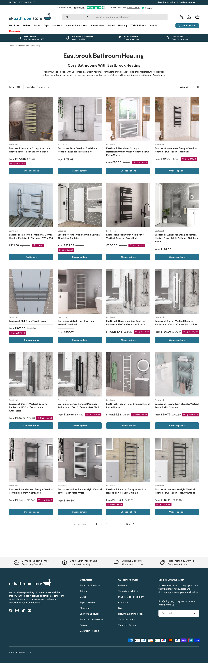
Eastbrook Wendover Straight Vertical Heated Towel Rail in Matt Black (176, 150)
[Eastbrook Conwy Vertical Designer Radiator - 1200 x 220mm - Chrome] (128, 291)
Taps (46, 25)
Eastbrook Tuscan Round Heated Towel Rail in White (128, 405)
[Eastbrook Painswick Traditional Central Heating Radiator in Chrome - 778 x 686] (31, 205)
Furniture (14, 25)
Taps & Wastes (87, 602)
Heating (122, 25)
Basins (111, 25)
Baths (37, 25)
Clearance (15, 30)
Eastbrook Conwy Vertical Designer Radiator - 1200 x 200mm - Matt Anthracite (29, 407)
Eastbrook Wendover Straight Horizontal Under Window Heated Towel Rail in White (128, 152)
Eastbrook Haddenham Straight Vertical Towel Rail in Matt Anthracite (31, 491)
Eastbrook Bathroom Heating (28, 46)
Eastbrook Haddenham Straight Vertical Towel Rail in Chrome (177, 405)
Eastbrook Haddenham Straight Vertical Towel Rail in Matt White (80, 491)
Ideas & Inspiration (166, 2)
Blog (120, 608)
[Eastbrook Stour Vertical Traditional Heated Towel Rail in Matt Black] (80, 119)
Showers (57, 25)
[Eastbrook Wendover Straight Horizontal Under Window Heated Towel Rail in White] (128, 119)
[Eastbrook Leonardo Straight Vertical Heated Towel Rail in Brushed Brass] (31, 119)
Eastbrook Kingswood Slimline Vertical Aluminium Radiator (79, 236)
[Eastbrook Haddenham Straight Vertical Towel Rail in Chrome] (177, 374)
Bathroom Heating (89, 630)
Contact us (124, 602)
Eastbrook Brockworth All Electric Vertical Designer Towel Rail (125, 236)
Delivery (122, 585)
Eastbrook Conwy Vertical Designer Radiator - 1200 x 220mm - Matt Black (79, 405)
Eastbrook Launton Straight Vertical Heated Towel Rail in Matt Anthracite (175, 491)
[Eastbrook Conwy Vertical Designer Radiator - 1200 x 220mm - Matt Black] (80, 374)
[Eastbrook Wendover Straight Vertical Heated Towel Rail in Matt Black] (177, 119)
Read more (159, 75)
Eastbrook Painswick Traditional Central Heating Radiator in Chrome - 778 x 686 (31, 236)
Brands (153, 25)
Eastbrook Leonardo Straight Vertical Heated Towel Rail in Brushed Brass (29, 150)
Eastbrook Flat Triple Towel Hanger (28, 321)
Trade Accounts (187, 2)
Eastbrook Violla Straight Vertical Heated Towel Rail (76, 323)
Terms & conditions (128, 591)
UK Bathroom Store (23, 652)
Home (11, 46)
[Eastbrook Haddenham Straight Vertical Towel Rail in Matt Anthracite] (31, 460)
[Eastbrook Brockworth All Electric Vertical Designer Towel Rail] (128, 205)
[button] (197, 17)
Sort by (31, 86)
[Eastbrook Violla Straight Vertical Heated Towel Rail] (80, 291)
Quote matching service (82, 39)
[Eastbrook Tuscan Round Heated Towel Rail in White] (128, 374)
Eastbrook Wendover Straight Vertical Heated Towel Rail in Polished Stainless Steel (176, 238)
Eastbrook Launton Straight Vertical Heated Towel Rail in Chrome (126, 491)
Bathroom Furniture (90, 585)
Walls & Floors (138, 25)
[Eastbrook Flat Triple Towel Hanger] (31, 291)
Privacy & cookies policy (131, 596)
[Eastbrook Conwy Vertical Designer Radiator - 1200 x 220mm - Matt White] (177, 291)
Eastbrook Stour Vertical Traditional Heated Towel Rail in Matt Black (77, 150)
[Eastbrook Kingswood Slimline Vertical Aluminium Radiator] (80, 205)
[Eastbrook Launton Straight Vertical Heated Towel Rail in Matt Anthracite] (177, 460)
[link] (79, 524)
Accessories (97, 25)
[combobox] (115, 17)
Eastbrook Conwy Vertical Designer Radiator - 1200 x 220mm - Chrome (126, 323)
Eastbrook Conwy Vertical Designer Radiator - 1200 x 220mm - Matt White (176, 323)
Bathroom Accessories (91, 619)
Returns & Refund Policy (130, 613)
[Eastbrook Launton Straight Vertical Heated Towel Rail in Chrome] (128, 460)
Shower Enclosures (76, 25)
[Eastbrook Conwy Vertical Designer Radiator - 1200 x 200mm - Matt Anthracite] (31, 374)
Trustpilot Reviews (127, 625)
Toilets (26, 25)
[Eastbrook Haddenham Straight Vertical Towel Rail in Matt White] (80, 460)
